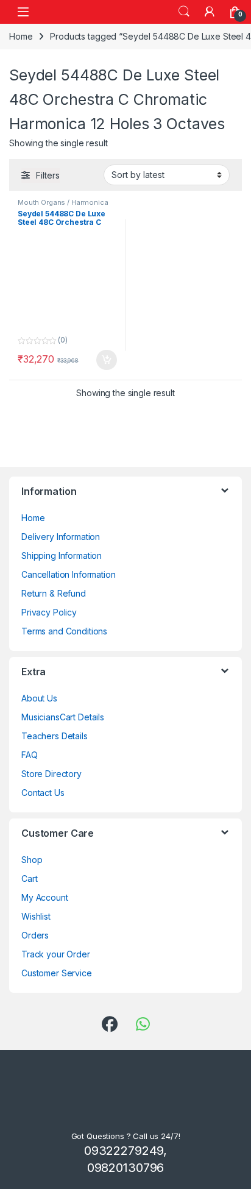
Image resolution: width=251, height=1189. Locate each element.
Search (184, 11)
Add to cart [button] (106, 360)
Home (20, 36)
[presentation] (239, 495)
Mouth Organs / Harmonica (63, 202)
